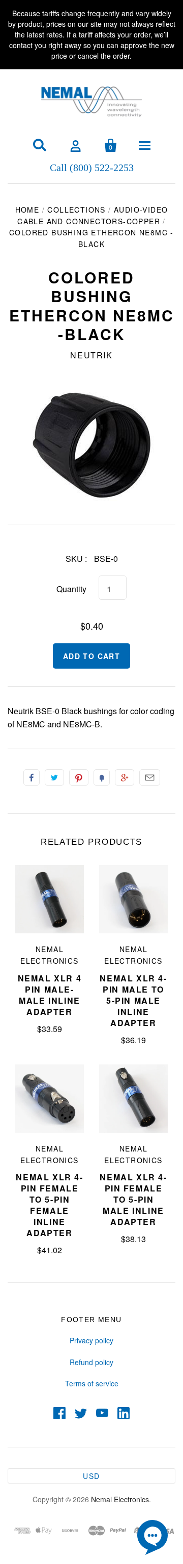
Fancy (102, 777)
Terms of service (91, 1383)
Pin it (78, 777)
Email (149, 777)
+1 (124, 777)
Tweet (54, 777)
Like (31, 777)
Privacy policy (91, 1340)
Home (27, 209)
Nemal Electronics (120, 1499)
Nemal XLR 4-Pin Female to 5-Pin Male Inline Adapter (133, 1199)
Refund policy (91, 1362)
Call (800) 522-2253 (92, 167)
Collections (76, 209)
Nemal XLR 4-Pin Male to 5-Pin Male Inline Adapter (133, 1000)
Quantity (71, 589)
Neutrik (91, 355)
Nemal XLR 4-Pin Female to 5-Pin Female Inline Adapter (49, 1205)
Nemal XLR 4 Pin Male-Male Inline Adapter (50, 994)
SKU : (76, 558)
